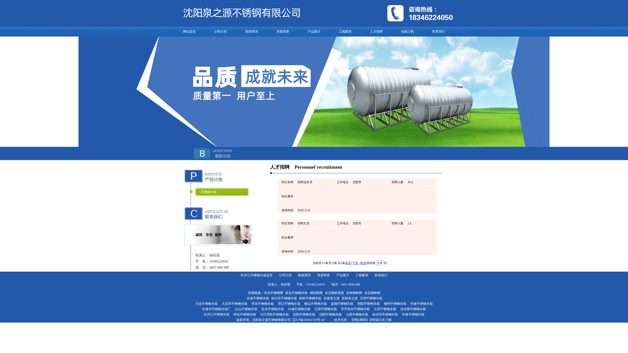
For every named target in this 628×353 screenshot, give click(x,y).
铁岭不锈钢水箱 (310, 298)
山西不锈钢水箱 (357, 314)
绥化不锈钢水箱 (245, 314)
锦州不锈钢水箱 (395, 303)
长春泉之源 (332, 298)
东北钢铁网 (372, 293)
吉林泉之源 (350, 298)
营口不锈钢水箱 (289, 303)
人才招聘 (376, 31)
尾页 (363, 263)
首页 (348, 263)
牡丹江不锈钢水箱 (216, 314)
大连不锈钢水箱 (206, 303)
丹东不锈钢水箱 (262, 303)
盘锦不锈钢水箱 (342, 303)
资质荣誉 (282, 31)
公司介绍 (220, 31)
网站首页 (189, 31)
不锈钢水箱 (209, 192)
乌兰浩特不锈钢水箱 (274, 314)
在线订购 (407, 31)
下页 (355, 263)
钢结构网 (316, 293)
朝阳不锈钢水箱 (368, 303)
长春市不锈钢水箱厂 (216, 309)
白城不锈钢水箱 (299, 309)
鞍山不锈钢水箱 (315, 303)
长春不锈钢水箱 (258, 298)
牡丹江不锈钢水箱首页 (257, 275)
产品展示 (314, 31)
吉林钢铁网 (354, 293)
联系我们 (438, 31)
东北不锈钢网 (273, 293)
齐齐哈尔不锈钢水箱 (355, 309)
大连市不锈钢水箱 (234, 303)
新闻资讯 (251, 31)
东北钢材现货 (334, 293)
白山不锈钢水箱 (246, 309)
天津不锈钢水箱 (371, 298)
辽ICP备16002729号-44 (308, 320)
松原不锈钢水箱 (273, 309)
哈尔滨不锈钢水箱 (284, 298)
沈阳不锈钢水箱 (304, 314)
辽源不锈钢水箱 (325, 309)
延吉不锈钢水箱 (296, 293)
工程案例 (345, 31)
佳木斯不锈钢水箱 (413, 309)
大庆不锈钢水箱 (385, 309)
